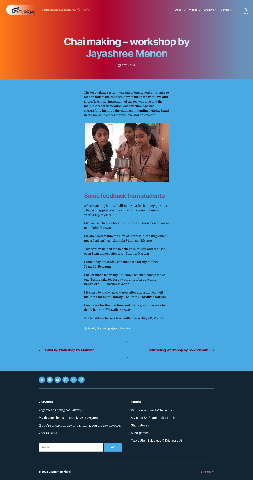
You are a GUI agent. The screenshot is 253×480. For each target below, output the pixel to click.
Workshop (125, 328)
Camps (225, 9)
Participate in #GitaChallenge (151, 410)
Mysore (115, 328)
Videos (193, 9)
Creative (209, 9)
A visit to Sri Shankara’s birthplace (155, 418)
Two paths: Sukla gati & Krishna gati (156, 440)
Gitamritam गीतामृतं (60, 471)
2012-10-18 (128, 65)
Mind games (139, 433)
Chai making (103, 328)
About (179, 9)
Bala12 (91, 328)
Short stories (140, 425)
